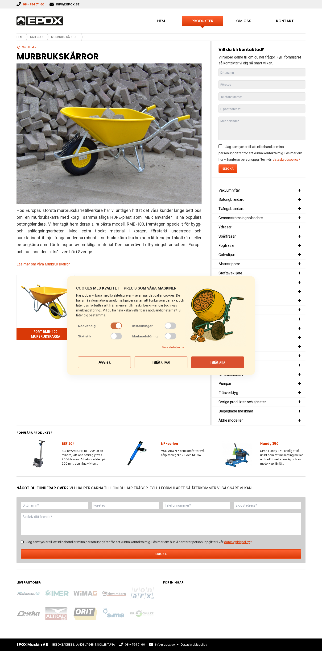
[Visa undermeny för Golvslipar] (299, 254)
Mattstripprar (229, 264)
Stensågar (227, 291)
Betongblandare (231, 199)
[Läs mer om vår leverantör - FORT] (57, 614)
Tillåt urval (161, 362)
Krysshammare (231, 374)
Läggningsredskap (234, 337)
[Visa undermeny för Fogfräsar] (299, 245)
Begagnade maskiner (236, 411)
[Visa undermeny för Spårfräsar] (299, 236)
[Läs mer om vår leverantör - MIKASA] (28, 593)
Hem (161, 21)
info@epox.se (165, 645)
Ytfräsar (225, 227)
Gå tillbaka (29, 47)
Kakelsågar (228, 282)
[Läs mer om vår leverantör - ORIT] (85, 614)
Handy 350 (269, 443)
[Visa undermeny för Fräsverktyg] (299, 392)
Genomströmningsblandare (241, 218)
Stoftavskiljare (230, 273)
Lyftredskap (228, 328)
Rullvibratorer (229, 310)
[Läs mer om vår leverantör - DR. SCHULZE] (142, 613)
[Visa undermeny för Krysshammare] (299, 374)
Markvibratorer (231, 300)
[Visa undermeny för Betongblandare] (299, 199)
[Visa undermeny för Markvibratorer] (299, 300)
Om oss (243, 21)
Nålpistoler (228, 356)
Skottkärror (228, 346)
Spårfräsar (227, 236)
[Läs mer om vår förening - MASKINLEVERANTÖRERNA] (203, 599)
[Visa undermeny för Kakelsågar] (299, 282)
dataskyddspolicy (285, 159)
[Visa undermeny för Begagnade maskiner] (299, 411)
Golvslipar (227, 254)
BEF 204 (68, 443)
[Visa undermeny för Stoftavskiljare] (299, 273)
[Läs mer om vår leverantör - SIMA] (114, 613)
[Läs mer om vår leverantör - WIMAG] (85, 593)
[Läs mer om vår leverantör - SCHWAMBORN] (114, 593)
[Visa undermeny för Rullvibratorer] (299, 310)
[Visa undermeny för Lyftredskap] (299, 328)
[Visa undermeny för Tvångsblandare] (299, 208)
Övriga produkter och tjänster (242, 402)
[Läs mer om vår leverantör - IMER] (57, 593)
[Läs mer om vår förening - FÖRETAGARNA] (232, 599)
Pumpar (225, 383)
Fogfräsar (227, 245)
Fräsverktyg (228, 393)
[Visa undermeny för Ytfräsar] (299, 227)
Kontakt (285, 21)
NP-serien (169, 443)
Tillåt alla (217, 362)
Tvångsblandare (231, 208)
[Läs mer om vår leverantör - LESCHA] (28, 614)
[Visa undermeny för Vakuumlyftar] (299, 190)
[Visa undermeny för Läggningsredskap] (299, 337)
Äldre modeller (231, 420)
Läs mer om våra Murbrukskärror (43, 264)
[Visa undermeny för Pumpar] (299, 383)
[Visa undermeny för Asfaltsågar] (299, 319)
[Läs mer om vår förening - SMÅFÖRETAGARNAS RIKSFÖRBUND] (260, 599)
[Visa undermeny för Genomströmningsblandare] (299, 218)
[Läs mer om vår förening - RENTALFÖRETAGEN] (175, 599)
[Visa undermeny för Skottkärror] (299, 346)
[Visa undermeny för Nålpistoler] (299, 356)
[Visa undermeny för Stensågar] (299, 291)
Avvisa (105, 362)
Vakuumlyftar (229, 190)
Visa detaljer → (173, 347)
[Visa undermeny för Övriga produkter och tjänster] (299, 402)
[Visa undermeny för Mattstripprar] (299, 264)
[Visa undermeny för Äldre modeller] (299, 420)
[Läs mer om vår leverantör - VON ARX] (142, 593)
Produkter (202, 21)
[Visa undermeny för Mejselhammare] (299, 365)
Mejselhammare (232, 365)
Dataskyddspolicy (194, 645)
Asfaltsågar (228, 319)
